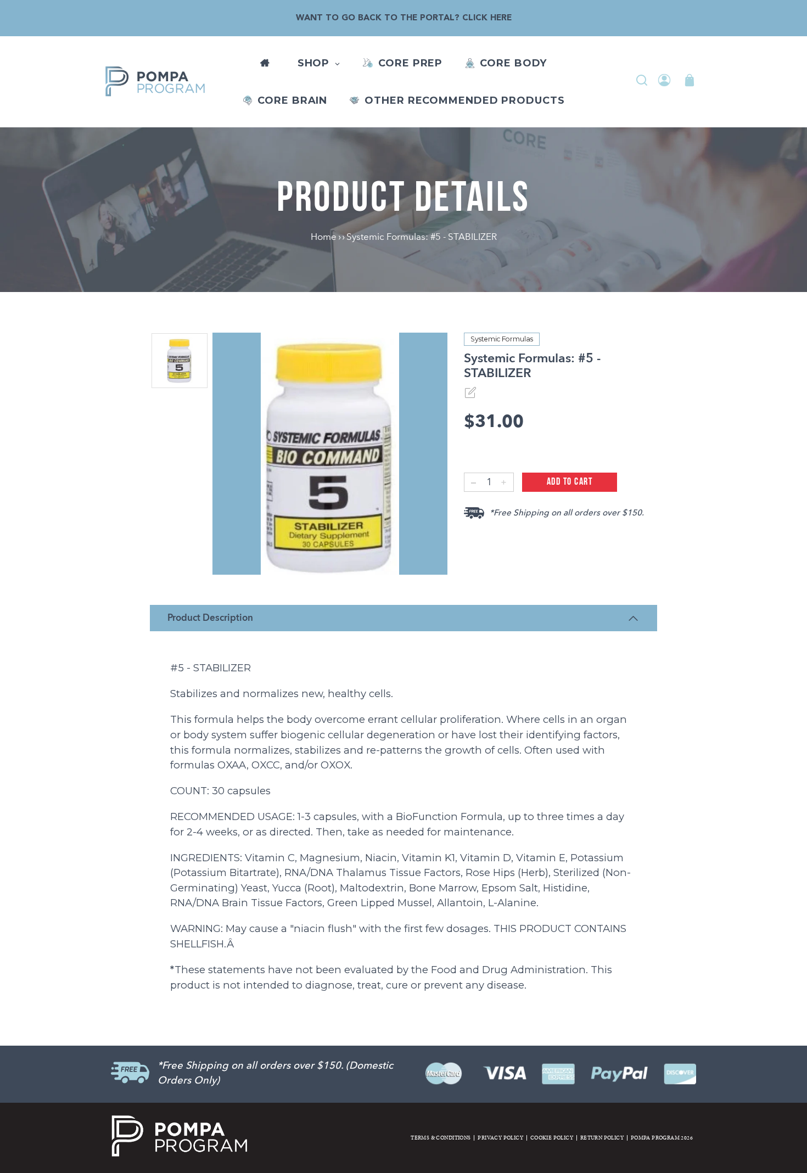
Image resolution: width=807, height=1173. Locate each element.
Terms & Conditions (440, 1138)
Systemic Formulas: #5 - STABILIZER (421, 237)
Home (324, 237)
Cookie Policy (551, 1138)
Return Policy (602, 1138)
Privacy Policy (500, 1138)
